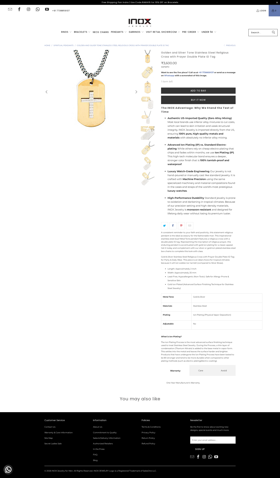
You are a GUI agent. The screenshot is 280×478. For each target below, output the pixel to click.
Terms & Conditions (151, 427)
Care (200, 370)
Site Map (48, 438)
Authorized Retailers (103, 443)
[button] (66, 32)
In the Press (99, 449)
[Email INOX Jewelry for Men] (10, 9)
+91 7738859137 (61, 10)
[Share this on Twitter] (164, 225)
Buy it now (198, 100)
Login (263, 10)
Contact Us (49, 427)
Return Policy (148, 438)
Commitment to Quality (105, 432)
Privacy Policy (148, 432)
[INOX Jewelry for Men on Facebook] (19, 9)
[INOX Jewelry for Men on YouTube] (47, 9)
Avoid (224, 370)
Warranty (175, 370)
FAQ (95, 454)
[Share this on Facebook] (172, 225)
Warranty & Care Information (58, 432)
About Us (97, 427)
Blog (95, 460)
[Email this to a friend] (189, 225)
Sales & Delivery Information (106, 438)
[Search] (273, 32)
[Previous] (46, 92)
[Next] (136, 92)
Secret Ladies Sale (53, 443)
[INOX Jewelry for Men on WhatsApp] (38, 9)
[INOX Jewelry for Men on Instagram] (28, 9)
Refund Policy (148, 443)
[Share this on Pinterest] (181, 225)
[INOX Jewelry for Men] (140, 22)
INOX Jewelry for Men (62, 471)
